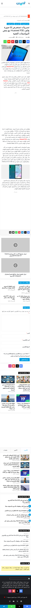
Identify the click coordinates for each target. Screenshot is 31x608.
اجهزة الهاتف (10, 24)
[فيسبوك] (28, 232)
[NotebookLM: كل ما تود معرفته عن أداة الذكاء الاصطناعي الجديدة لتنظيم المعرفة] (8, 379)
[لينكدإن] (22, 232)
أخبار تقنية (17, 24)
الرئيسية (26, 20)
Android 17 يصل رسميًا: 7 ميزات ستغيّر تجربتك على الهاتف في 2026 (23, 405)
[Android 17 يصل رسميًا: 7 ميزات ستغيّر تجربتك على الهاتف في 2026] (23, 398)
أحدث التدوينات (20, 20)
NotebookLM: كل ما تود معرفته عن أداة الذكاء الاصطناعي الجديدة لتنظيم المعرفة (11, 464)
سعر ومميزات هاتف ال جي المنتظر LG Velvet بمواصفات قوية (23, 297)
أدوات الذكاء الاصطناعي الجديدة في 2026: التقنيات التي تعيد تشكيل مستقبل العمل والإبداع (11, 457)
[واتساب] (16, 232)
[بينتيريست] (19, 232)
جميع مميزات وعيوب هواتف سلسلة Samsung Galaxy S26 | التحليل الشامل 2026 (11, 487)
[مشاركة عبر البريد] (13, 232)
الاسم (28, 333)
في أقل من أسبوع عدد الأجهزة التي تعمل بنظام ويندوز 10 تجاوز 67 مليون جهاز (24, 289)
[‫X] (25, 232)
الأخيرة (26, 450)
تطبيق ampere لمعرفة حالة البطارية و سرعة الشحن (17, 510)
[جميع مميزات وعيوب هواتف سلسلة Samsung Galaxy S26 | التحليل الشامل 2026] (25, 488)
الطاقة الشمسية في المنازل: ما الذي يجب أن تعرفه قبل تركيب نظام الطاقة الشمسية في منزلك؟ (11, 479)
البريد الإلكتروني (26, 340)
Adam (27, 37)
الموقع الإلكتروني (26, 346)
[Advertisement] (15, 10)
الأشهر (15, 450)
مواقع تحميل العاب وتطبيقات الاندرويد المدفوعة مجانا (17, 506)
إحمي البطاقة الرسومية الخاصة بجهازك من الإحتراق (8, 287)
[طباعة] (10, 232)
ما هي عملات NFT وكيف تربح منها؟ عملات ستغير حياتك (9, 297)
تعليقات (5, 450)
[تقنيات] (20, 3)
